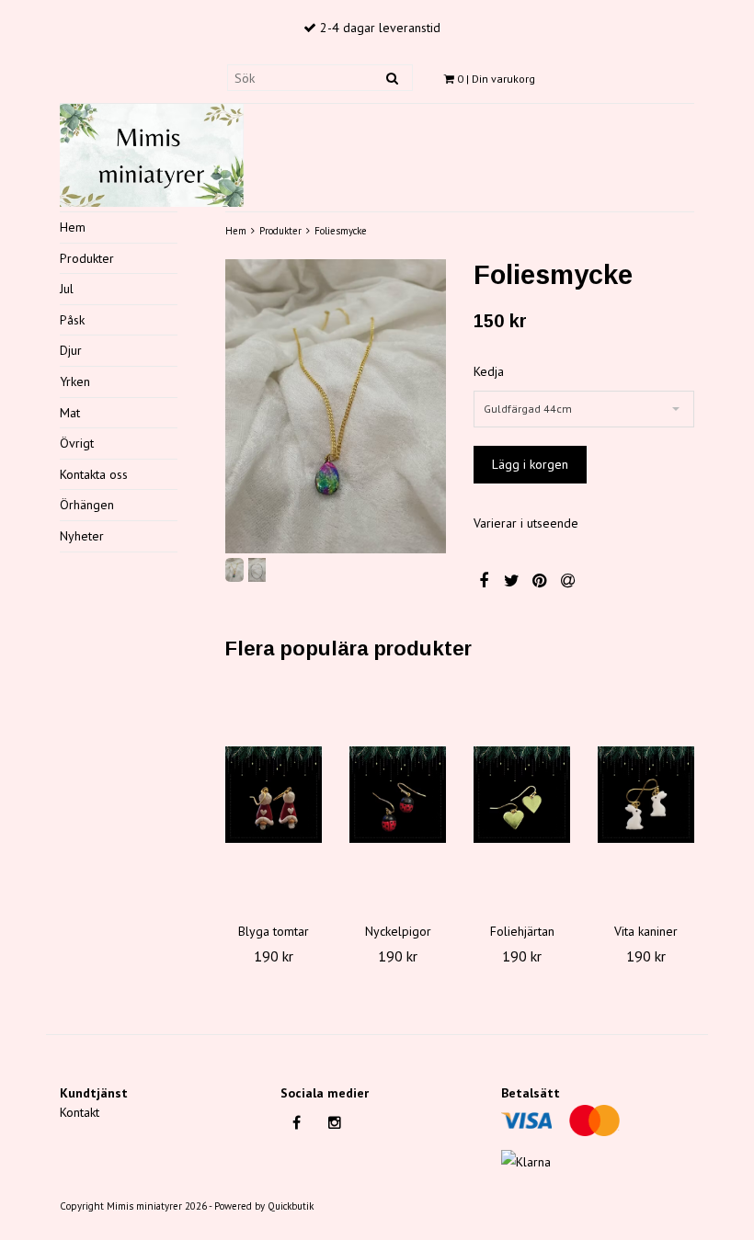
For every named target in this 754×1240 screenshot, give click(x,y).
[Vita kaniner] (646, 795)
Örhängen (87, 504)
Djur (71, 350)
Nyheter (82, 536)
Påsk (72, 320)
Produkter (87, 258)
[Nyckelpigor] (397, 795)
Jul (67, 288)
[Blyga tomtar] (273, 795)
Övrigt (77, 443)
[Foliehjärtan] (522, 795)
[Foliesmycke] (335, 406)
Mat (70, 412)
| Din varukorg (496, 78)
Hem (73, 227)
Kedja (489, 371)
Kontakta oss (94, 474)
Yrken (75, 381)
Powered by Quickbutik (264, 1206)
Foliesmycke (340, 230)
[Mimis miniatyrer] (152, 152)
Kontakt (79, 1112)
